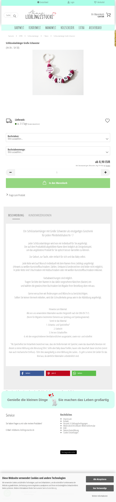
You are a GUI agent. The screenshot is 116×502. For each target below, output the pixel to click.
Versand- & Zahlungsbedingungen (75, 423)
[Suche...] (14, 15)
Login (71, 2)
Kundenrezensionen (40, 215)
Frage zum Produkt (17, 195)
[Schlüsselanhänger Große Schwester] (58, 72)
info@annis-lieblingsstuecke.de (23, 429)
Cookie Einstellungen (70, 432)
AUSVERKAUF (95, 27)
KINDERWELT (35, 27)
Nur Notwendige (100, 488)
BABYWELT (19, 27)
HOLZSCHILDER (67, 27)
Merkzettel (100, 2)
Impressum (67, 419)
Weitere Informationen (100, 495)
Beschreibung (16, 215)
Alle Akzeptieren (99, 479)
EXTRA (81, 27)
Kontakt (66, 421)
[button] (10, 172)
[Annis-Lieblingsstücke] (41, 15)
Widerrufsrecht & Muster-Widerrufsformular (79, 426)
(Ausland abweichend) (34, 124)
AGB (64, 428)
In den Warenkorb (58, 183)
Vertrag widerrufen (68, 452)
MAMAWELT (50, 27)
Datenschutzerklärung (49, 488)
